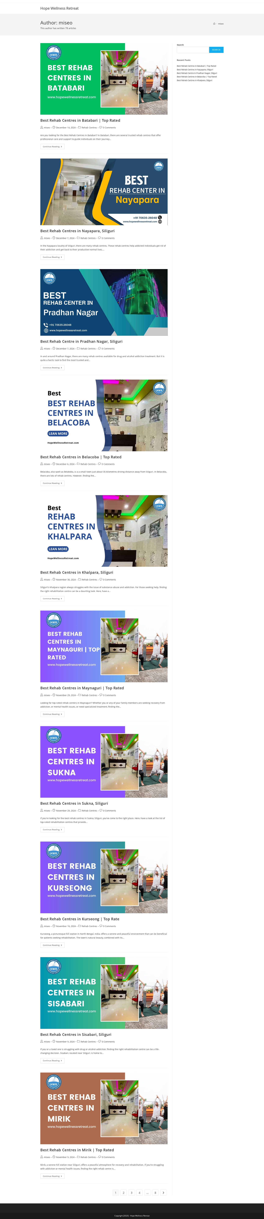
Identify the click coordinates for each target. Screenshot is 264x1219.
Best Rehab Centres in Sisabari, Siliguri (76, 1034)
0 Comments (109, 127)
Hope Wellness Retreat (59, 8)
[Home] (214, 23)
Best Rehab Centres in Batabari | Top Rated (80, 120)
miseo (221, 23)
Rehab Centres (89, 127)
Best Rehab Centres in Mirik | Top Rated (77, 1149)
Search (180, 44)
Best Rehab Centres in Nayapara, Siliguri (77, 230)
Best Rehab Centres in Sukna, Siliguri (74, 803)
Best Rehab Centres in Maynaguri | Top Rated (82, 687)
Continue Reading (54, 147)
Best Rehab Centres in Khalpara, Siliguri (76, 572)
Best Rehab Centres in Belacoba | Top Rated (80, 456)
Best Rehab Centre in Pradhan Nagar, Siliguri (82, 341)
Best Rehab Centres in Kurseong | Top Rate (79, 918)
